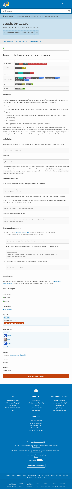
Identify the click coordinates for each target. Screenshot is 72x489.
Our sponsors (36, 410)
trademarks (50, 450)
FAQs (12, 410)
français (19, 475)
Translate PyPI (58, 405)
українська (40, 475)
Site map (36, 457)
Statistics (36, 405)
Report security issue (36, 423)
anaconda (26, 232)
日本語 (24, 475)
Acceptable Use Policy (35, 430)
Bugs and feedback (59, 401)
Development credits (58, 410)
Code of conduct (35, 425)
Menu (64, 4)
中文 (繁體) (66, 475)
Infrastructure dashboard (35, 403)
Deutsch (53, 475)
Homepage (8, 309)
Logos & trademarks (36, 408)
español (14, 475)
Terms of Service (35, 421)
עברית (34, 477)
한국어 (46, 477)
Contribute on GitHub (58, 403)
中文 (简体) (59, 475)
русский (29, 477)
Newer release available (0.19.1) (14, 323)
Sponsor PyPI (59, 408)
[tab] (9, 41)
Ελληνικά (47, 475)
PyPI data (6, 317)
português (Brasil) (32, 475)
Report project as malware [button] (36, 376)
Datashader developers (17, 355)
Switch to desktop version (36, 466)
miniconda (18, 232)
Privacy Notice (35, 428)
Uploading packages (12, 403)
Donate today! (36, 447)
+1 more (6, 346)
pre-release (30, 16)
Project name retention (12, 408)
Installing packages (12, 401)
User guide (12, 405)
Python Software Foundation (37, 455)
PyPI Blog (35, 401)
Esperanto (40, 477)
